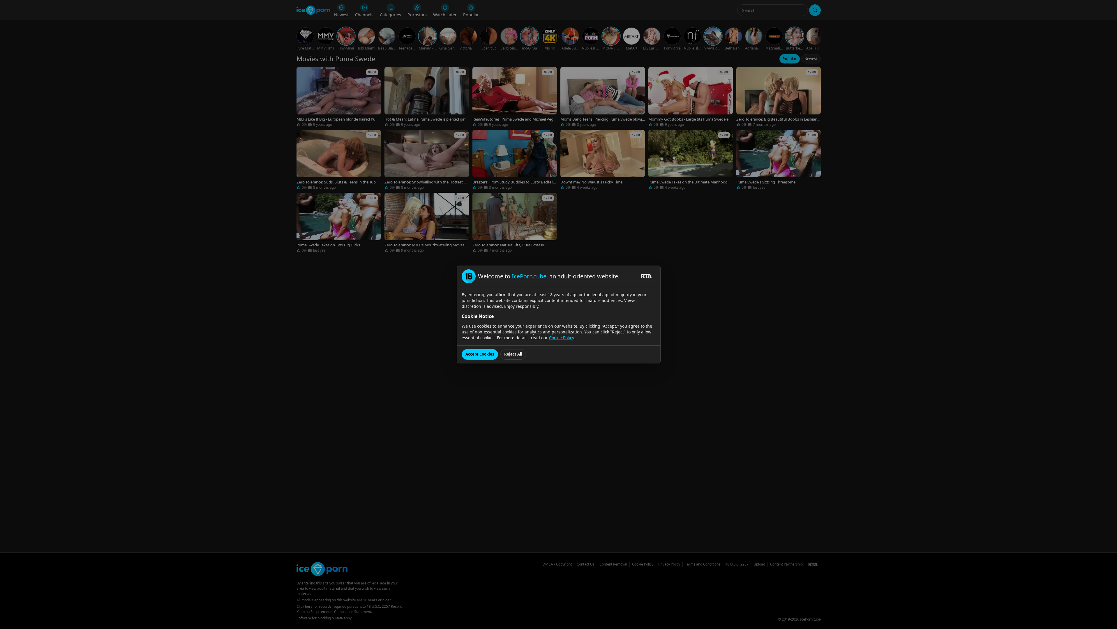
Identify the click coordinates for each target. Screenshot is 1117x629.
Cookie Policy (561, 337)
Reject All (513, 354)
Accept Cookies (479, 354)
